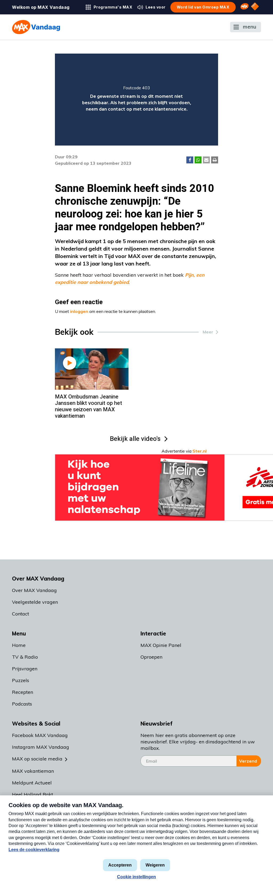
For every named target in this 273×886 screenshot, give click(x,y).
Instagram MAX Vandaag (40, 747)
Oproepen (151, 657)
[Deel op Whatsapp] (198, 159)
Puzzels (20, 680)
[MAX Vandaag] (36, 27)
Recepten (22, 692)
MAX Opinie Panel (160, 645)
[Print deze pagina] (214, 159)
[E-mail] (206, 159)
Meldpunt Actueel (32, 783)
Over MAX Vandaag (34, 590)
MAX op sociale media (37, 759)
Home (19, 645)
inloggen (79, 311)
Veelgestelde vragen (35, 602)
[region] (136, 100)
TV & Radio (25, 657)
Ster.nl (199, 451)
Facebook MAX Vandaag (40, 735)
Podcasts (22, 704)
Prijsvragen (24, 669)
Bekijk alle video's (135, 439)
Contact (20, 614)
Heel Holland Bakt (32, 794)
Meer (208, 332)
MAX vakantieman (33, 771)
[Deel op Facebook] (189, 159)
